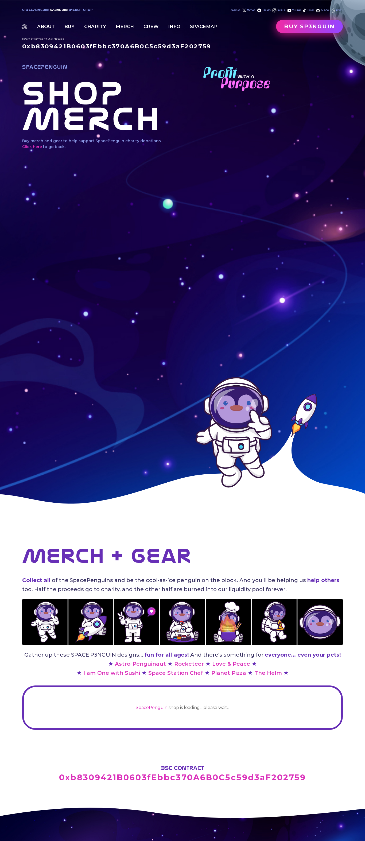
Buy (69, 26)
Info (174, 26)
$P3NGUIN (59, 10)
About (46, 26)
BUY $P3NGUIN (309, 26)
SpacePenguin (152, 707)
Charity (95, 26)
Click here (32, 146)
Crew (150, 26)
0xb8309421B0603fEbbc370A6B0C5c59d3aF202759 (116, 46)
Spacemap (204, 26)
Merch (125, 26)
